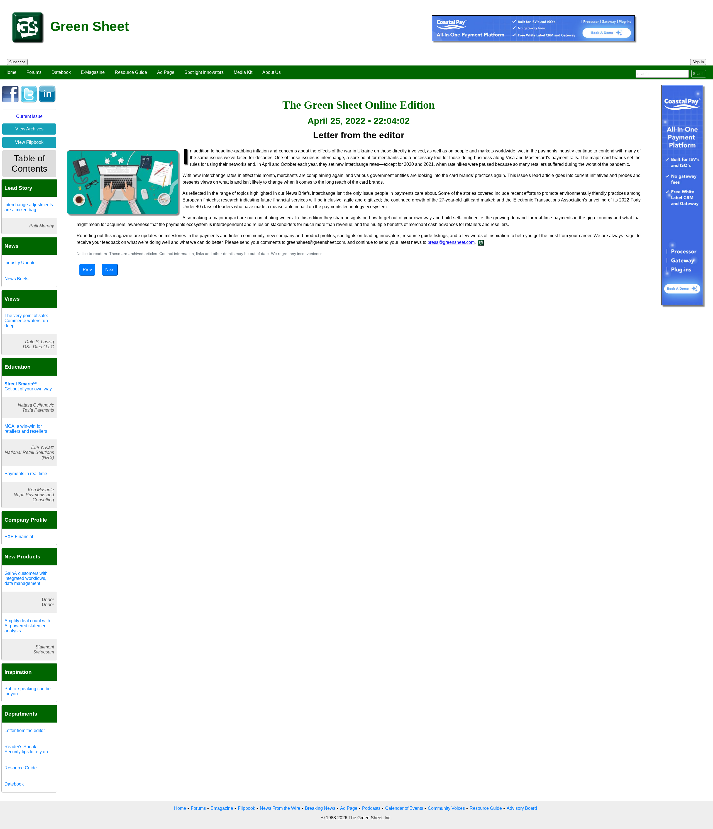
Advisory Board (522, 808)
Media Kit (243, 72)
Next (109, 269)
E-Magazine (93, 72)
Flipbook (246, 808)
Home (10, 72)
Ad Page (165, 72)
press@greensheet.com (451, 242)
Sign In (698, 62)
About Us (271, 72)
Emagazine (222, 808)
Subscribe (17, 62)
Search (698, 74)
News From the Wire (280, 808)
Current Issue (29, 116)
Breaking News (320, 808)
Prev (87, 269)
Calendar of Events (404, 808)
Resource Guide (131, 72)
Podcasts (371, 808)
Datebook (61, 72)
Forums (33, 72)
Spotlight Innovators (204, 72)
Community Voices (446, 808)
